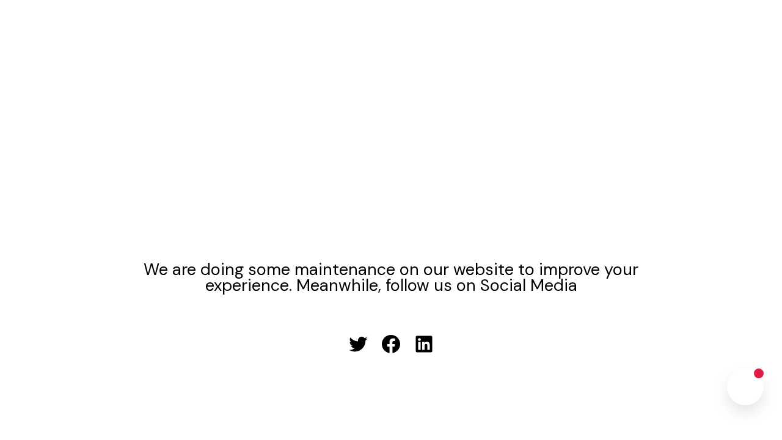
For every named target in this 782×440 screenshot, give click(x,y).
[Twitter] (358, 344)
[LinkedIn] (424, 344)
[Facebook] (391, 344)
